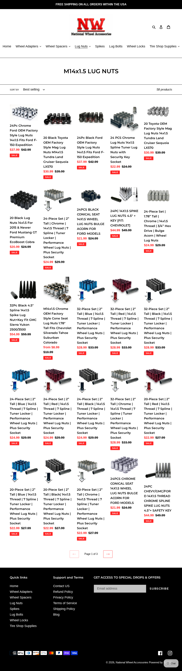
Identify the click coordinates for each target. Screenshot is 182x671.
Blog (56, 614)
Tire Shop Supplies (23, 626)
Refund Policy (63, 591)
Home (14, 586)
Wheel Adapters (21, 591)
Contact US (61, 586)
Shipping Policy (64, 609)
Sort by (14, 90)
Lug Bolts (16, 614)
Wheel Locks (19, 620)
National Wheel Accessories (132, 662)
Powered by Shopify (160, 662)
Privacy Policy (63, 597)
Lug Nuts (16, 603)
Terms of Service (65, 603)
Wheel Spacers (20, 597)
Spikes (14, 609)
